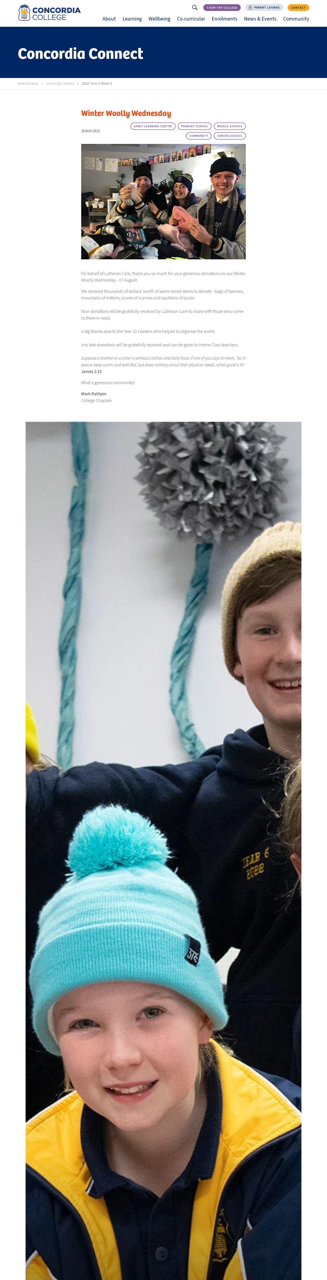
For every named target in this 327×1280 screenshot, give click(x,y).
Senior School (229, 136)
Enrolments (226, 21)
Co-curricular (192, 21)
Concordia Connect (60, 83)
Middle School (229, 126)
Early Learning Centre (153, 126)
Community (298, 21)
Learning (134, 21)
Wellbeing (161, 21)
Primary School (194, 126)
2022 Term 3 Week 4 (97, 83)
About (111, 21)
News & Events (262, 21)
